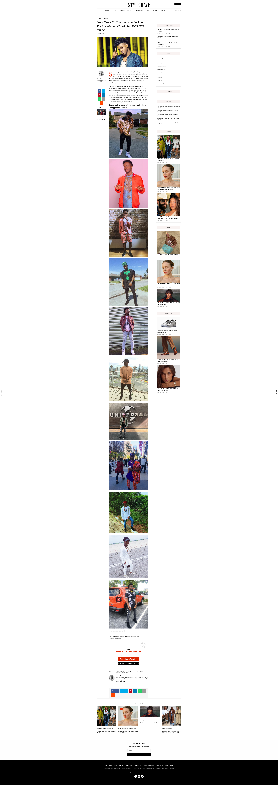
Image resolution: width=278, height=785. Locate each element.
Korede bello (117, 672)
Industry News (132, 728)
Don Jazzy (136, 671)
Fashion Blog (160, 58)
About (110, 765)
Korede (124, 86)
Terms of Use (138, 765)
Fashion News (160, 80)
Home (105, 765)
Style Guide (110, 728)
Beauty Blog (159, 77)
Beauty (120, 728)
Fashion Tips (159, 72)
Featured (141, 671)
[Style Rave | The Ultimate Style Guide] (139, 4)
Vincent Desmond (101, 79)
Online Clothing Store (161, 83)
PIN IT (129, 133)
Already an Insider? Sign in (128, 663)
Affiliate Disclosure (149, 765)
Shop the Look (160, 61)
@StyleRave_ (118, 638)
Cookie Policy (159, 765)
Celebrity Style (129, 671)
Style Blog (159, 74)
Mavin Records (125, 672)
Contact (121, 765)
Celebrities (99, 18)
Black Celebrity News (161, 69)
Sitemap (172, 765)
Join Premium (178, 3)
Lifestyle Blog (160, 63)
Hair (145, 720)
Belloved (117, 671)
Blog (115, 765)
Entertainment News (161, 66)
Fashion (105, 728)
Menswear (105, 18)
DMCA (166, 765)
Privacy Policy (129, 765)
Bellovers (122, 671)
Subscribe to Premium (128, 659)
